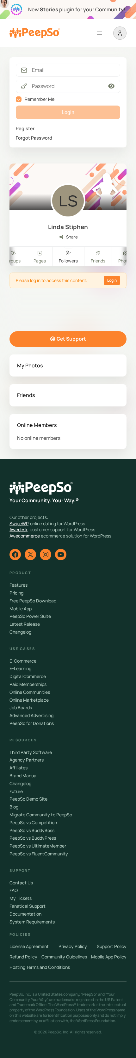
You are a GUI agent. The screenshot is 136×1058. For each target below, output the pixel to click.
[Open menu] (99, 33)
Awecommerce (24, 536)
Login (112, 280)
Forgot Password (34, 138)
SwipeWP (18, 523)
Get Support (71, 338)
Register (25, 128)
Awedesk (18, 529)
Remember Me (39, 99)
